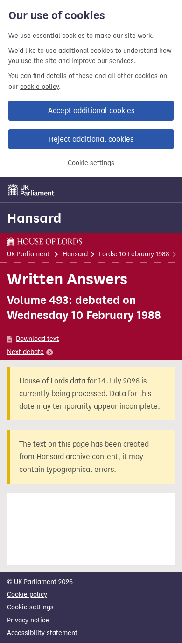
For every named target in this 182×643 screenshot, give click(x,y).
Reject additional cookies (91, 139)
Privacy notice (28, 620)
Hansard (34, 218)
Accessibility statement (42, 633)
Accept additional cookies (91, 110)
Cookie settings (91, 163)
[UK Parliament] (31, 190)
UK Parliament (28, 254)
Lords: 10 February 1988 (134, 254)
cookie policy (39, 87)
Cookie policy (27, 595)
